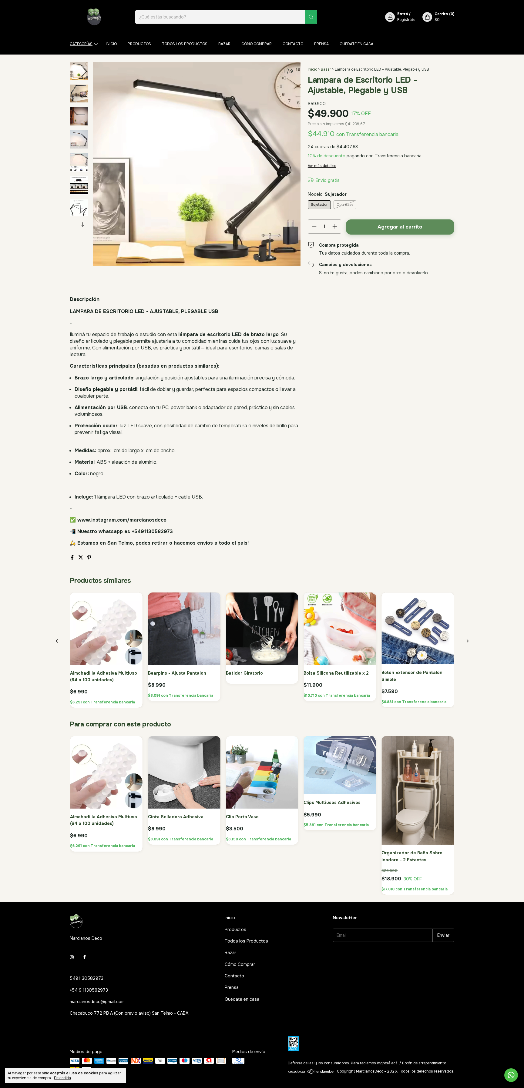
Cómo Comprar (256, 44)
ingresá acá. (387, 1063)
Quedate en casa (356, 44)
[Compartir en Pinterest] (89, 557)
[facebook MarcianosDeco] (84, 957)
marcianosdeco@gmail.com (97, 1001)
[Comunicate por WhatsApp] (511, 1075)
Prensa (321, 44)
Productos (139, 44)
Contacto (293, 44)
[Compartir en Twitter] (81, 557)
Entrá (402, 14)
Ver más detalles (322, 165)
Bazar (224, 44)
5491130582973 (86, 978)
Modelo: (327, 194)
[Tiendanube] (311, 1072)
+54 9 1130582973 (89, 990)
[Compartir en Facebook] (73, 557)
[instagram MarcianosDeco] (72, 957)
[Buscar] (311, 17)
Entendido (62, 1078)
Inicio (111, 44)
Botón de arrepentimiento (424, 1063)
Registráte (406, 19)
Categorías (81, 44)
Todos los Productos (184, 44)
